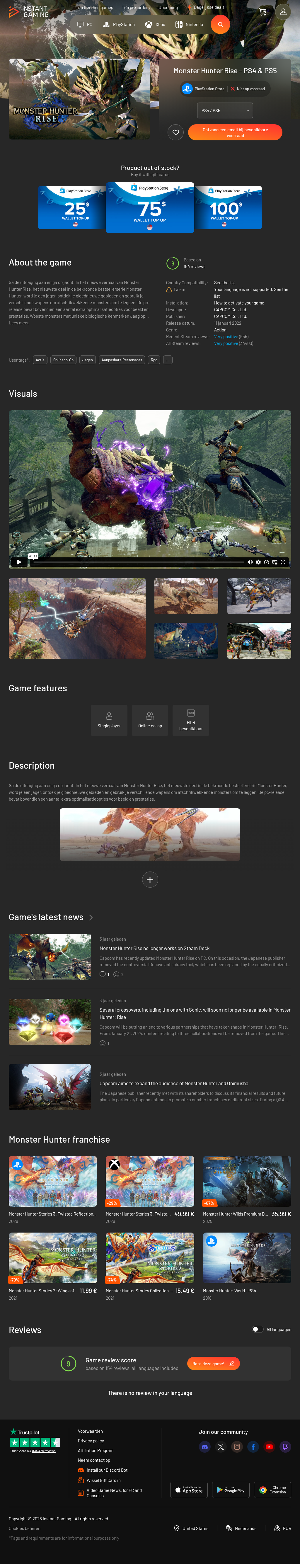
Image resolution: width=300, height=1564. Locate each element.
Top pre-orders (136, 7)
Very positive (226, 336)
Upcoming (168, 7)
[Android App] (231, 1490)
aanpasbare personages (122, 360)
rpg (154, 360)
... (168, 360)
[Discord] (205, 1447)
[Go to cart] (262, 11)
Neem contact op (94, 1460)
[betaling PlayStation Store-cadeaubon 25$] (75, 207)
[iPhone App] (189, 1490)
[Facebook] (253, 1447)
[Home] (28, 12)
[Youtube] (269, 1447)
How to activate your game (239, 302)
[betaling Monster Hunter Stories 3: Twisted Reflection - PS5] (53, 1181)
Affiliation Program (95, 1450)
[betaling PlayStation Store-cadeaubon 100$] (224, 207)
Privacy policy (91, 1440)
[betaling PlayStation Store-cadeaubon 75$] (150, 207)
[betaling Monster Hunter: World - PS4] (247, 1258)
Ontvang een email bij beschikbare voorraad (235, 132)
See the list (224, 282)
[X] (221, 1447)
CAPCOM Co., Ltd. (230, 309)
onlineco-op (63, 360)
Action (220, 329)
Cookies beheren (24, 1528)
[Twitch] (285, 1447)
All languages (279, 1329)
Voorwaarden (90, 1431)
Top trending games (94, 7)
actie (40, 360)
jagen (87, 360)
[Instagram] (237, 1447)
